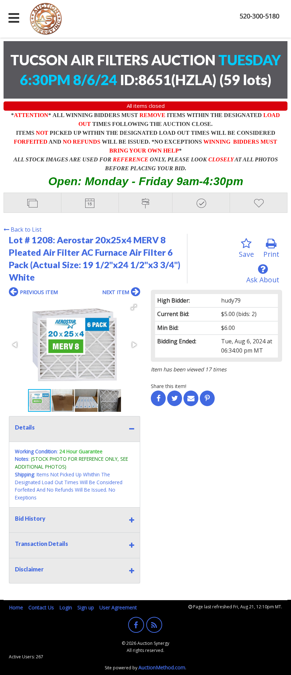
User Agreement (118, 607)
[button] (133, 307)
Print (271, 254)
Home (16, 607)
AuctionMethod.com (161, 667)
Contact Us (41, 607)
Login (65, 607)
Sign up (85, 607)
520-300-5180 (259, 16)
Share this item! (168, 386)
